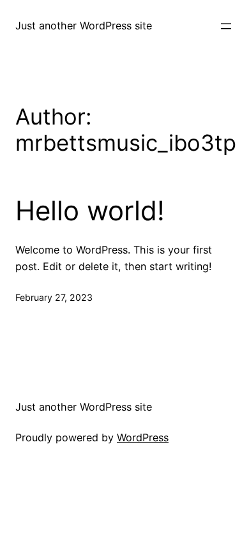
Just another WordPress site (83, 25)
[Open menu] (226, 26)
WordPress (143, 437)
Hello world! (90, 211)
